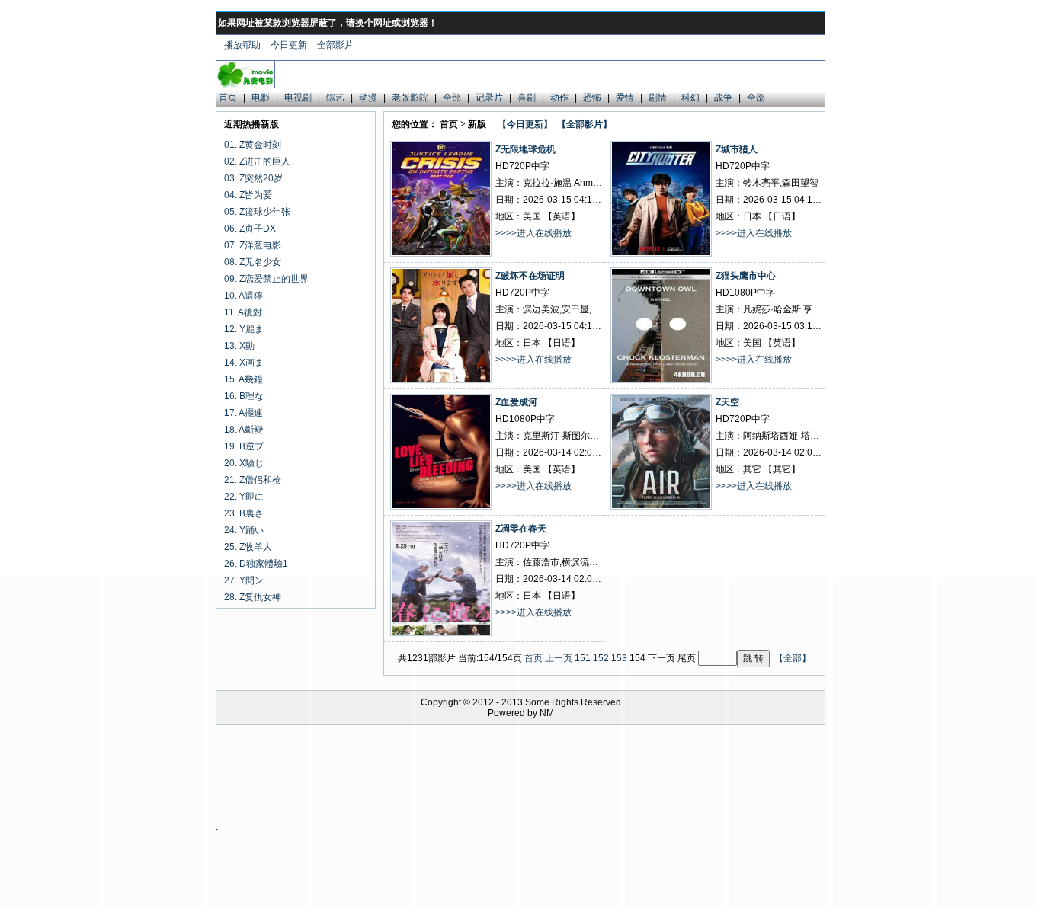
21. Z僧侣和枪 (252, 480)
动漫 (368, 97)
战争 (723, 97)
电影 (260, 97)
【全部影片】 (584, 124)
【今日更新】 (525, 124)
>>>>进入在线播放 (533, 233)
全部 (452, 97)
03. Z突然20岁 (253, 178)
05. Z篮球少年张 (257, 211)
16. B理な (244, 396)
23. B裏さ (244, 513)
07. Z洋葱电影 (252, 245)
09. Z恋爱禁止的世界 (266, 278)
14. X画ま (244, 362)
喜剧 (526, 97)
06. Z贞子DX (250, 228)
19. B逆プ (244, 446)
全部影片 (335, 45)
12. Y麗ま (244, 329)
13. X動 (239, 345)
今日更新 (289, 45)
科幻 (690, 97)
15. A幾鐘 (243, 379)
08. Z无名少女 (252, 262)
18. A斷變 (243, 429)
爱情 (625, 97)
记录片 (489, 97)
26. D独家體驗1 (256, 563)
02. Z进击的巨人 (257, 161)
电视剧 (298, 97)
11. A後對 (243, 312)
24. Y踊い (244, 530)
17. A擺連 (243, 413)
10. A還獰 (243, 295)
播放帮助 (242, 45)
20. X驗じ (244, 463)
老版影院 (410, 97)
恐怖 (592, 97)
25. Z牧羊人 (248, 547)
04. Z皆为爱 (248, 195)
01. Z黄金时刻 (252, 144)
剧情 (658, 97)
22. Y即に (244, 496)
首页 (228, 97)
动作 (559, 97)
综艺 (335, 97)
